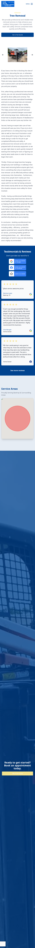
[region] (17, 54)
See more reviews (17, 370)
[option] (17, 54)
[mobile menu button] (32, 4)
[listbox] (17, 54)
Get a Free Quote (17, 35)
